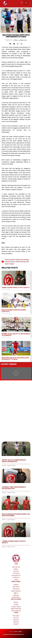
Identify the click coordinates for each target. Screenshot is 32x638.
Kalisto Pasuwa (10, 262)
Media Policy (16, 597)
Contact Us (16, 577)
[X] (12, 631)
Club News (16, 587)
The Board (16, 573)
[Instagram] (14, 631)
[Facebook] (10, 631)
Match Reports (16, 591)
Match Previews (16, 609)
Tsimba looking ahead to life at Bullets (15, 287)
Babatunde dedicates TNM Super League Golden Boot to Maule (15, 358)
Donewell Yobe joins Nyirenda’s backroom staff (14, 488)
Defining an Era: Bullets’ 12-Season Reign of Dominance (16, 334)
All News (16, 585)
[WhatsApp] (21, 631)
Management (16, 575)
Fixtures (16, 602)
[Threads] (19, 631)
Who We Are (16, 567)
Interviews (16, 589)
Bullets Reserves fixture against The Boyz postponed (16, 515)
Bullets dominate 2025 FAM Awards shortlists (14, 310)
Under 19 (16, 622)
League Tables (16, 607)
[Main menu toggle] (26, 3)
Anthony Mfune (10, 260)
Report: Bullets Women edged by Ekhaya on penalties (14, 460)
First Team (16, 616)
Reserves (16, 620)
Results (16, 604)
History (16, 569)
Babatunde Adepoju (22, 260)
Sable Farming (20, 262)
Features (16, 595)
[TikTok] (17, 631)
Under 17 (16, 624)
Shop (16, 580)
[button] (22, 2)
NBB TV (16, 593)
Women (16, 618)
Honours (16, 571)
